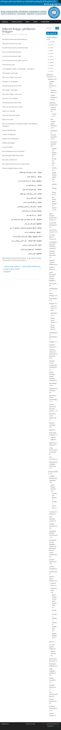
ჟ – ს (49, 56)
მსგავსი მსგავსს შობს (53, 327)
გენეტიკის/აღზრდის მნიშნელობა (52, 262)
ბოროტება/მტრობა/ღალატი (52, 237)
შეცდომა (51, 430)
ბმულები (27, 21)
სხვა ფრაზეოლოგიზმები (53, 694)
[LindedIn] (50, 4)
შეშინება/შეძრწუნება (54, 636)
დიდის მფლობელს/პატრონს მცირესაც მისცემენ (52, 276)
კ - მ (27, 258)
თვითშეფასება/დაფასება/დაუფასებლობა (54, 135)
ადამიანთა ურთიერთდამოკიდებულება (53, 478)
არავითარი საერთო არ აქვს (54, 308)
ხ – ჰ (49, 71)
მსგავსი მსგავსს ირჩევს (53, 320)
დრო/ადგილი (53, 283)
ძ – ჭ (49, 68)
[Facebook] (46, 4)
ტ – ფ (49, 59)
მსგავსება (51, 303)
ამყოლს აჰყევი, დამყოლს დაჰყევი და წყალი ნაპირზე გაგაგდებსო (11, 269)
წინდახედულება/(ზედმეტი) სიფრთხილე (53, 464)
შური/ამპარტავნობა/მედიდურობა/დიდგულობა (54, 204)
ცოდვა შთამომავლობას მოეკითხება (53, 450)
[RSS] (59, 4)
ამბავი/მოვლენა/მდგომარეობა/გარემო (14, 258)
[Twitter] (45, 4)
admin (5, 34)
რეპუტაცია (52, 342)
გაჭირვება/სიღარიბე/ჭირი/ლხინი (52, 253)
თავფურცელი (5, 21)
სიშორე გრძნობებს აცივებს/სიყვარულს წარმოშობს (52, 376)
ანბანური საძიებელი (52, 37)
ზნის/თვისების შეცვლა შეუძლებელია (54, 123)
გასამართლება (53, 571)
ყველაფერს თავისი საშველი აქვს (52, 416)
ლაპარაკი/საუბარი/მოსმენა (52, 647)
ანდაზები (50, 79)
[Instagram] (54, 4)
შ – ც (49, 65)
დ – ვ (49, 45)
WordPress (56, 726)
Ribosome (44, 724)
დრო (50, 642)
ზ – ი (49, 47)
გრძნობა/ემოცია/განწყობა (51, 579)
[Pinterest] (56, 4)
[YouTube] (52, 4)
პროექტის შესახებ (45, 21)
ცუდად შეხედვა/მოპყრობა (53, 487)
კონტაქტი (35, 21)
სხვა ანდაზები (53, 383)
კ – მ (49, 50)
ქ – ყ (49, 62)
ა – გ (49, 42)
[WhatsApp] (58, 4)
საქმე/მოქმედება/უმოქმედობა (52, 671)
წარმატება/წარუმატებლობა (53, 708)
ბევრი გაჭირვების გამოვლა (52, 519)
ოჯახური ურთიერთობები (54, 97)
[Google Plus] (48, 4)
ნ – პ (49, 53)
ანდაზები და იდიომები (17, 21)
